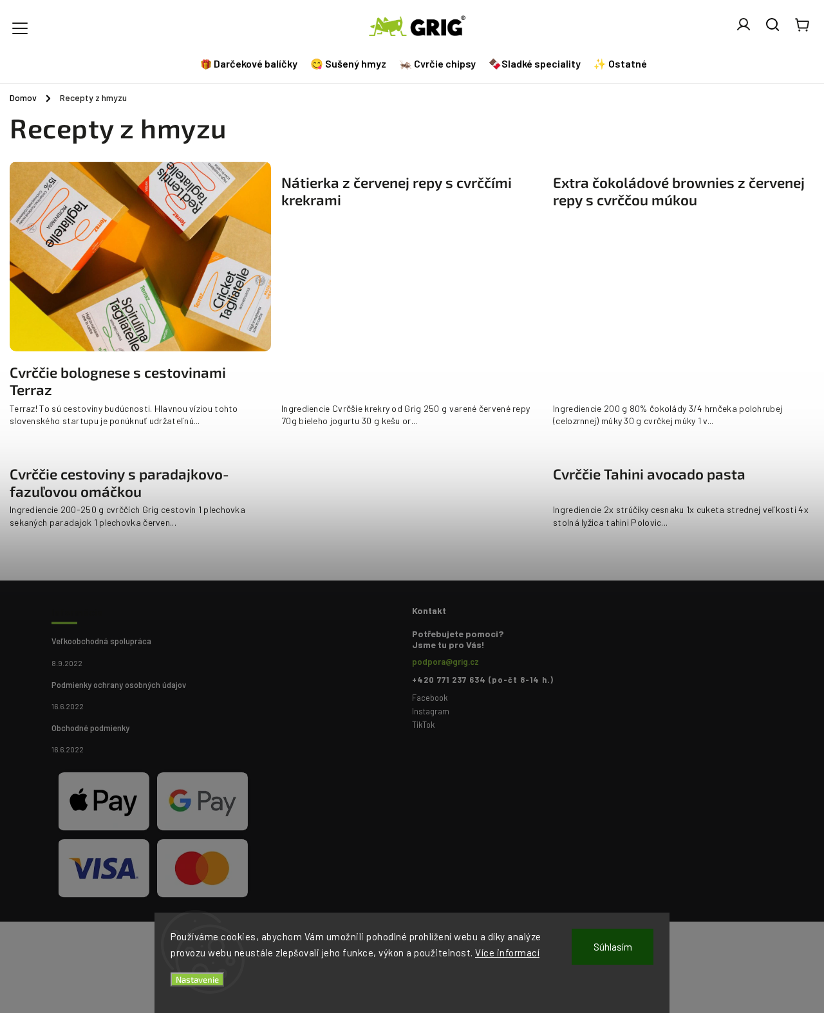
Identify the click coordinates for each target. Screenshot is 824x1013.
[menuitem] (250, 64)
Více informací (507, 952)
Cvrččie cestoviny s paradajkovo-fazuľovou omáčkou (119, 483)
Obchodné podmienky (90, 728)
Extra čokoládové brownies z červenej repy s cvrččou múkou (679, 191)
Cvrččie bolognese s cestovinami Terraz (118, 381)
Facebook (429, 697)
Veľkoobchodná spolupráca (101, 641)
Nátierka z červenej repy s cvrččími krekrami (396, 191)
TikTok (423, 725)
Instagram (430, 711)
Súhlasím (613, 947)
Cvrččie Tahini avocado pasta (649, 474)
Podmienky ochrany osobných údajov (119, 685)
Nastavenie (197, 979)
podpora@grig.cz (445, 661)
